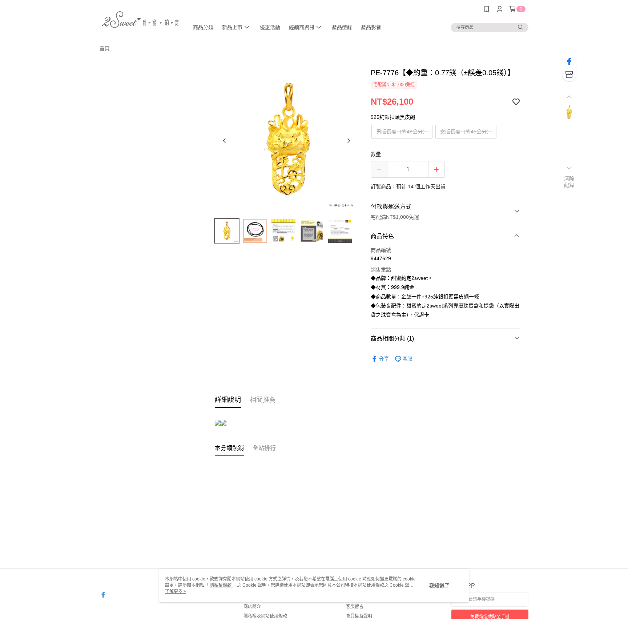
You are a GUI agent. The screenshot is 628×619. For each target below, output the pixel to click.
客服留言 (354, 606)
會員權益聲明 (359, 616)
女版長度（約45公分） (466, 131)
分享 (384, 359)
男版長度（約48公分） (402, 131)
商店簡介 (252, 606)
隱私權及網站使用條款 (265, 616)
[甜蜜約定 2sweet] (140, 19)
